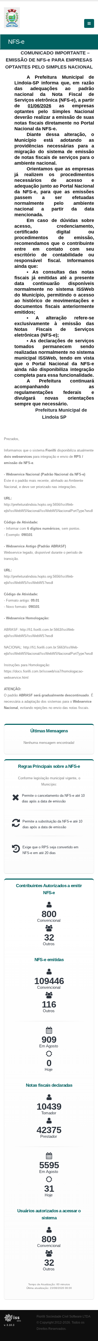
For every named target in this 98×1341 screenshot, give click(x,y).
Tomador (48, 1113)
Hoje (49, 1069)
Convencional (48, 920)
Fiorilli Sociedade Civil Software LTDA (63, 1316)
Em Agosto (48, 1046)
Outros (49, 944)
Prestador (48, 1136)
